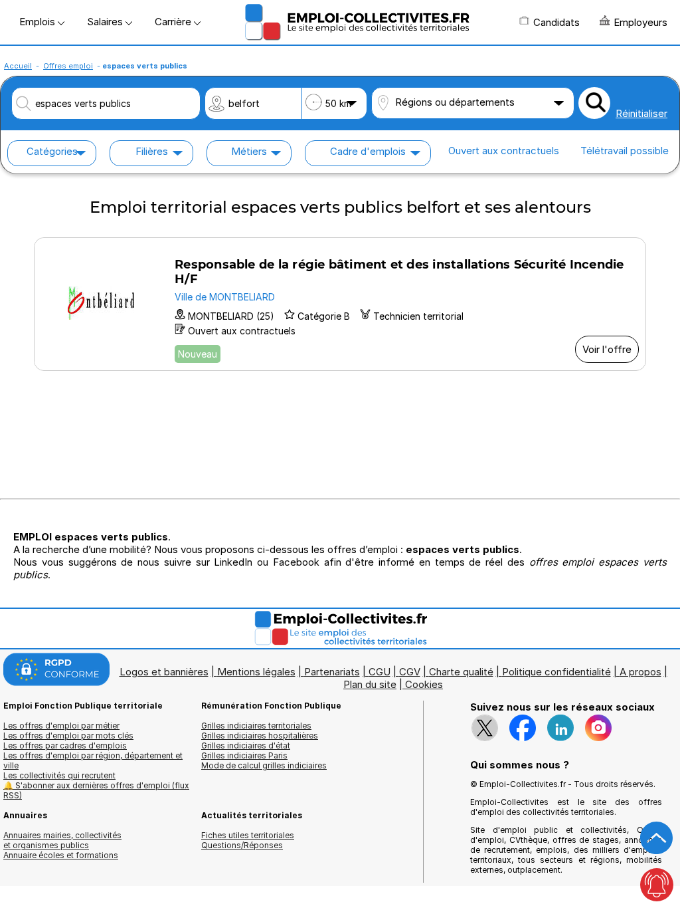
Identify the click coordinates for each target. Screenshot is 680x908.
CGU (379, 671)
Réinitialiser (641, 113)
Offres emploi (68, 65)
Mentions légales (256, 671)
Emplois (38, 21)
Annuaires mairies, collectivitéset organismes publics (62, 840)
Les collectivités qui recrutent (59, 775)
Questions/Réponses (242, 845)
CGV (409, 671)
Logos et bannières (164, 671)
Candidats (556, 22)
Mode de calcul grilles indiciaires (264, 765)
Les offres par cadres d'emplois (65, 745)
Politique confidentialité (556, 671)
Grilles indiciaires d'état (245, 745)
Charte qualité (461, 671)
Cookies (424, 684)
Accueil (18, 65)
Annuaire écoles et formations (60, 855)
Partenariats (332, 671)
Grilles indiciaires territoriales (256, 726)
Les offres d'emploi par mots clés (68, 735)
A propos (640, 671)
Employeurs (640, 22)
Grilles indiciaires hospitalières (259, 735)
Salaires (106, 21)
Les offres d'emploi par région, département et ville (93, 760)
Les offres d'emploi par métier (61, 726)
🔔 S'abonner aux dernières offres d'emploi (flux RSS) (96, 790)
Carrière (174, 21)
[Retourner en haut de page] (656, 838)
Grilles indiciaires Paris (244, 755)
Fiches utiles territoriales (247, 835)
